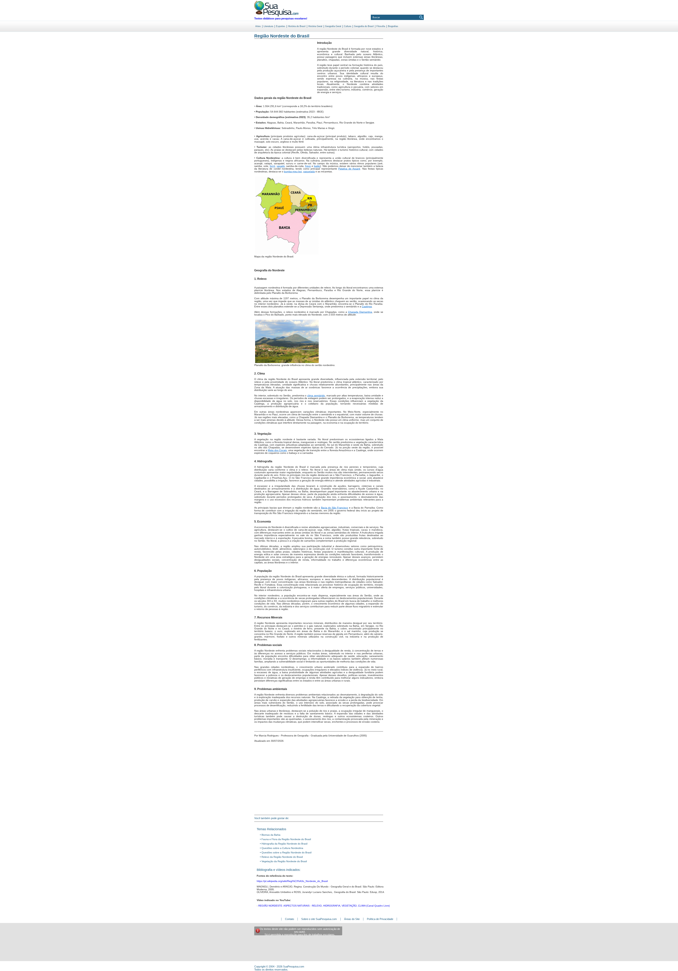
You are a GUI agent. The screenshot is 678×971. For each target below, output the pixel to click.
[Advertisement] (268, 70)
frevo (308, 166)
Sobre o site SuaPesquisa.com (319, 918)
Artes (258, 26)
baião (317, 166)
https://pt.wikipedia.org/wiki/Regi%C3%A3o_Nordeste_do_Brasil (292, 881)
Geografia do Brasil (364, 26)
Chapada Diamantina (360, 312)
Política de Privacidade (380, 918)
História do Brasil (296, 26)
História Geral (315, 26)
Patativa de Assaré (349, 168)
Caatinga (367, 306)
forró (272, 166)
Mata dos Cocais (277, 450)
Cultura (347, 26)
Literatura (268, 26)
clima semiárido (316, 395)
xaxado (281, 166)
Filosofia (380, 26)
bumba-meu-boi (293, 171)
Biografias (393, 26)
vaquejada (309, 171)
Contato (289, 918)
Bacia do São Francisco (334, 507)
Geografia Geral (333, 26)
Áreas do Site (352, 918)
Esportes (280, 26)
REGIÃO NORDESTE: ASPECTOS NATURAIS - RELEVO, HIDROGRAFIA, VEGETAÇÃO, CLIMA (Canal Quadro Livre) (324, 905)
